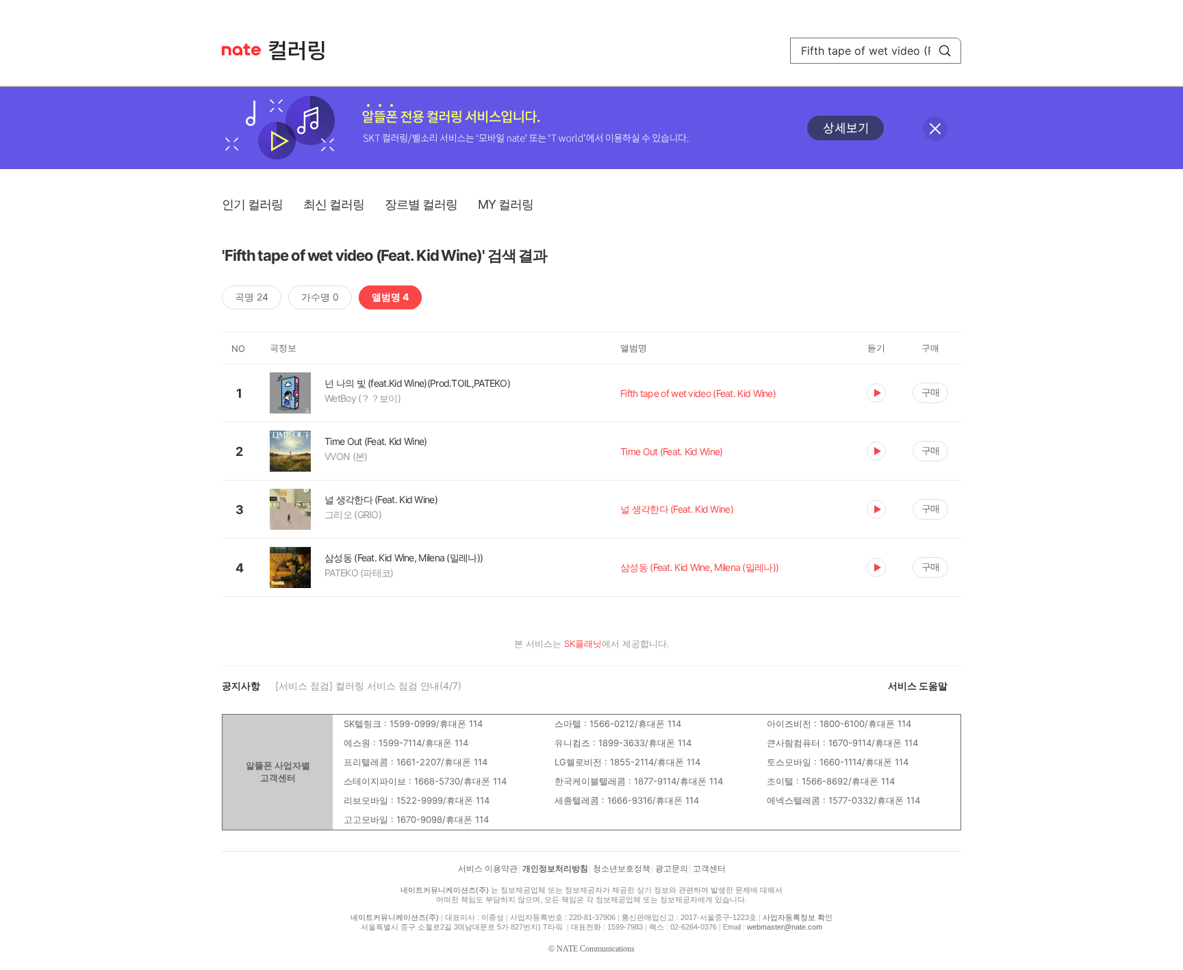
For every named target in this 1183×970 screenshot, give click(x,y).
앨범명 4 (390, 297)
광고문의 (671, 868)
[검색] (945, 51)
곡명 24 (251, 297)
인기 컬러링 (252, 204)
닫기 (935, 128)
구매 (930, 392)
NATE (241, 49)
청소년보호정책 (621, 868)
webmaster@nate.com (784, 927)
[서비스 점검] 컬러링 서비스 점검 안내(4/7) (368, 685)
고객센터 (709, 868)
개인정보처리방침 (555, 868)
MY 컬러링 (505, 204)
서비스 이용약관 (488, 868)
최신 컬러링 (333, 204)
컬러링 (303, 50)
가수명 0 (320, 297)
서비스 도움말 (917, 685)
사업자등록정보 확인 (797, 917)
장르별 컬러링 (421, 204)
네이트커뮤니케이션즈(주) (444, 890)
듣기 (876, 393)
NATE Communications (596, 949)
